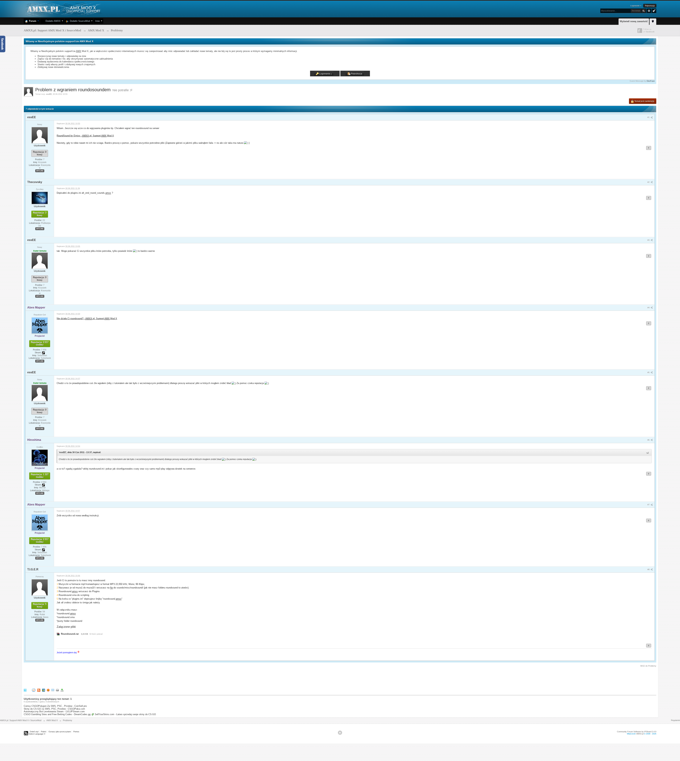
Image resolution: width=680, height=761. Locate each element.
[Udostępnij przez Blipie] (38, 690)
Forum (32, 21)
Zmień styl (34, 732)
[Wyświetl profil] (39, 135)
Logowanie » (635, 6)
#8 (648, 569)
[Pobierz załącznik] (58, 634)
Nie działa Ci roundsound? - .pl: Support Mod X (87, 318)
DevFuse (651, 81)
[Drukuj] (57, 690)
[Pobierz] (62, 690)
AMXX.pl (640, 734)
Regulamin (675, 720)
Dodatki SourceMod (79, 21)
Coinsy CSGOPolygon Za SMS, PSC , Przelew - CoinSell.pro (55, 706)
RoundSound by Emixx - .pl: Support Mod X (85, 135)
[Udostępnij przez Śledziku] (43, 690)
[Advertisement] (88, 677)
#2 (648, 182)
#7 (648, 505)
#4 (648, 308)
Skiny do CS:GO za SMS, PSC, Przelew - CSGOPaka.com (54, 708)
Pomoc (76, 732)
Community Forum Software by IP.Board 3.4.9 (636, 732)
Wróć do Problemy (648, 666)
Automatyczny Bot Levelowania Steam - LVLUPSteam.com (54, 711)
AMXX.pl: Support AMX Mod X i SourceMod (20, 720)
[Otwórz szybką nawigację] (653, 21)
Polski (43, 732)
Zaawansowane (649, 11)
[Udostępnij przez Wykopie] (33, 690)
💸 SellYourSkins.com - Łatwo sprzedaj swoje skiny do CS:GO (123, 714)
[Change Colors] (653, 10)
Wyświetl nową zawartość (634, 21)
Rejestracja (650, 6)
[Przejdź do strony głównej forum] (63, 8)
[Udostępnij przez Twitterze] (25, 690)
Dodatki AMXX (52, 21)
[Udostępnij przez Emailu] (52, 690)
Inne (97, 21)
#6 (648, 440)
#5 (648, 372)
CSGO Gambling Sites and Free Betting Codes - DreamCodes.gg (57, 714)
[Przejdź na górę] (340, 733)
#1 (648, 117)
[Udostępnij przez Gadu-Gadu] (48, 690)
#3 (648, 240)
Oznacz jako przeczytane (60, 732)
